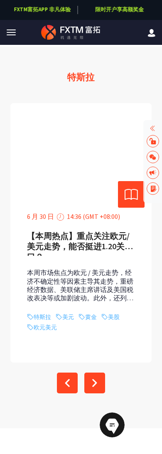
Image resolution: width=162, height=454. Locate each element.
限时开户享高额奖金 (119, 9)
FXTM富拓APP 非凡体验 (42, 9)
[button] (11, 32)
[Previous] (67, 383)
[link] (151, 32)
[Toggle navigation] (11, 32)
